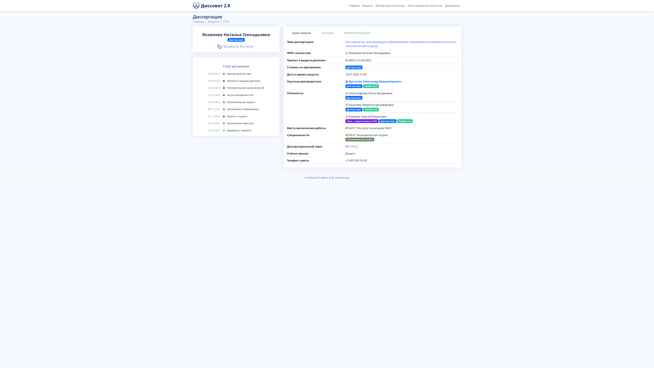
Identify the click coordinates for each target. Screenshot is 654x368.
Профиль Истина (237, 47)
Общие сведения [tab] (301, 33)
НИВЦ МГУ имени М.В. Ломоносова (328, 177)
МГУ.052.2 (351, 146)
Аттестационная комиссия (425, 5)
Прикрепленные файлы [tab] (357, 33)
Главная (354, 5)
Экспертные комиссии (390, 5)
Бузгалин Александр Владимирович (375, 81)
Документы (452, 5)
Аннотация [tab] (327, 33)
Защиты (367, 5)
